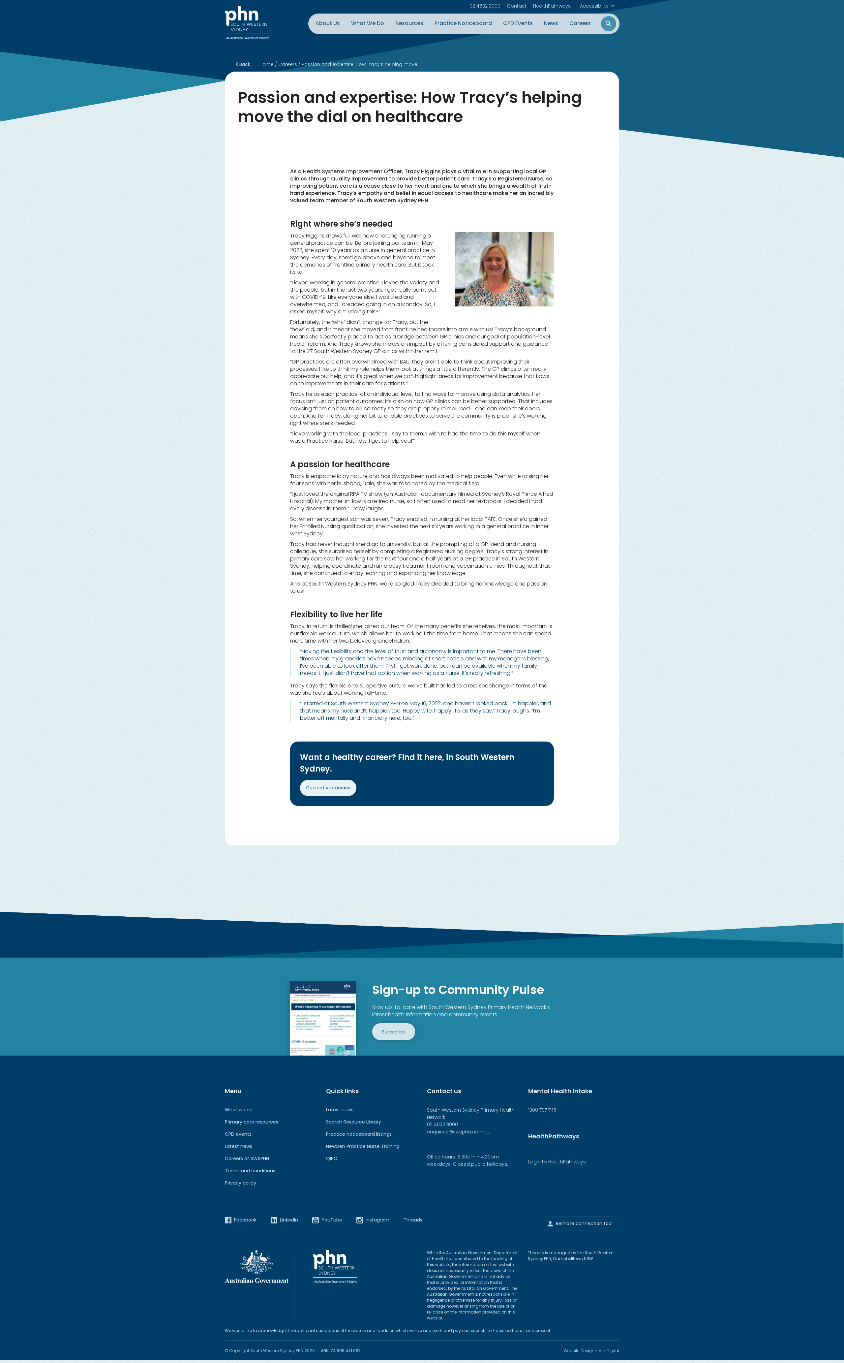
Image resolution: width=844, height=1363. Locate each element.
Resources (409, 23)
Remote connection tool (584, 1223)
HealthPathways (552, 6)
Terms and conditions (250, 1170)
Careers (580, 23)
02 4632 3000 (484, 6)
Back (244, 64)
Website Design (579, 1350)
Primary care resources (251, 1122)
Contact (517, 6)
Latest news (238, 1146)
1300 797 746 (542, 1110)
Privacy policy (240, 1183)
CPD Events (518, 23)
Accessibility (594, 6)
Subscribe (394, 1031)
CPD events (238, 1134)
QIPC (331, 1158)
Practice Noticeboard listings (359, 1134)
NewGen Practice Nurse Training (363, 1146)
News (551, 23)
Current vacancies (328, 787)
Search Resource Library (353, 1122)
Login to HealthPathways (557, 1161)
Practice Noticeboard (463, 23)
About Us (328, 23)
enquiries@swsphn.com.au (459, 1131)
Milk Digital (608, 1350)
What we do (239, 1109)
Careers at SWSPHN (247, 1158)
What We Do (367, 23)
